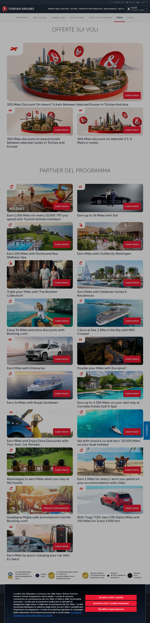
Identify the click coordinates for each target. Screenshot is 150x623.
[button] (111, 609)
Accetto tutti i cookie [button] (111, 597)
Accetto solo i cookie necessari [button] (111, 603)
